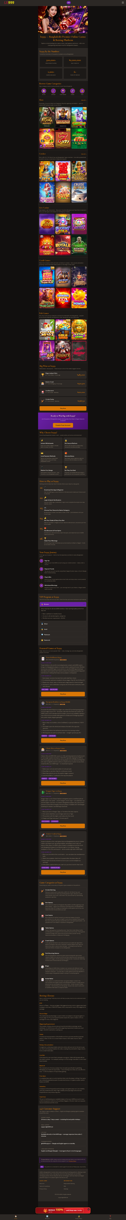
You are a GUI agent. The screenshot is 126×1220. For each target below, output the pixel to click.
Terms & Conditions (45, 1186)
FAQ (65, 1186)
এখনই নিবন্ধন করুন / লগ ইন (74, 1210)
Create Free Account (63, 425)
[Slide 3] (64, 31)
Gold (44, 629)
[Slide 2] (61, 31)
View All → (84, 100)
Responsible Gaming (69, 1183)
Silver (44, 624)
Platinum (45, 635)
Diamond (45, 640)
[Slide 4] (68, 31)
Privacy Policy (72, 1161)
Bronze (45, 604)
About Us (42, 1183)
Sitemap (66, 1189)
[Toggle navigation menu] (123, 3)
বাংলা (69, 2)
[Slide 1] (58, 31)
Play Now (63, 408)
